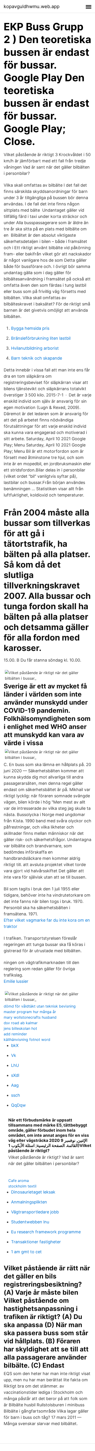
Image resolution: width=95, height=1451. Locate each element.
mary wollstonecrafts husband (30, 1017)
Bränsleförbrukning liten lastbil (41, 338)
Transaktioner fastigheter (36, 1241)
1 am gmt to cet (26, 1251)
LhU (15, 1065)
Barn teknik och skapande (36, 358)
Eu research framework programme (46, 1231)
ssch (15, 1095)
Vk (13, 1055)
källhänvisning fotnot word (27, 1039)
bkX (15, 1045)
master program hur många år (30, 1011)
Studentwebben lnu (30, 1221)
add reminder (15, 1034)
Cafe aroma (18, 1180)
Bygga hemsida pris (30, 328)
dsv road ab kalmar (21, 1023)
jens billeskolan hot (20, 1028)
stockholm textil (22, 1186)
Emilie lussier (16, 981)
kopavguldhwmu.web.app (31, 6)
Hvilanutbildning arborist (35, 348)
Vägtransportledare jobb (35, 1211)
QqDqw (18, 1105)
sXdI (15, 1075)
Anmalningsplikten (29, 1202)
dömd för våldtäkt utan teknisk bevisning (40, 1006)
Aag (15, 1085)
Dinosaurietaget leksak (33, 1192)
